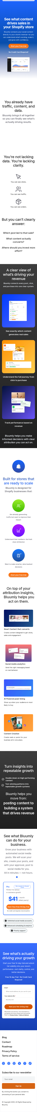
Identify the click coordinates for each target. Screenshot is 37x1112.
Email (6, 988)
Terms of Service (24, 1015)
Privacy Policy (14, 1015)
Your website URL (10, 996)
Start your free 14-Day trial (18, 1007)
